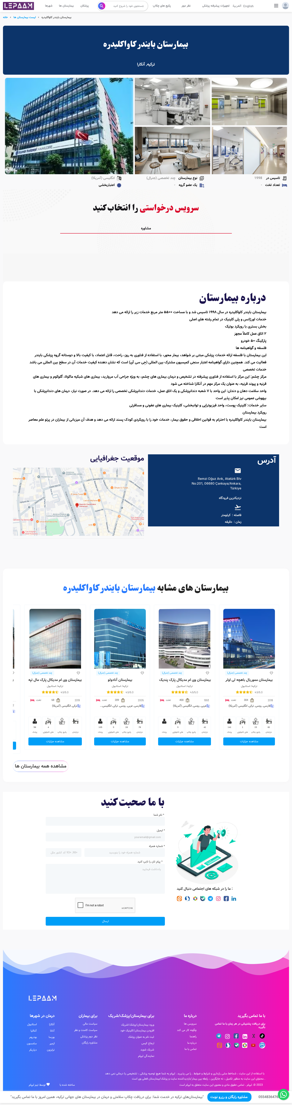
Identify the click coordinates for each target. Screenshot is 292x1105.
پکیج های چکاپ (162, 6)
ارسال (105, 921)
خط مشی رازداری (222, 1073)
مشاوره (146, 228)
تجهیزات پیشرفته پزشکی (216, 6)
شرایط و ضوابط (202, 1073)
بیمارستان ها (66, 6)
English (248, 6)
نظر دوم (186, 6)
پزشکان (84, 6)
